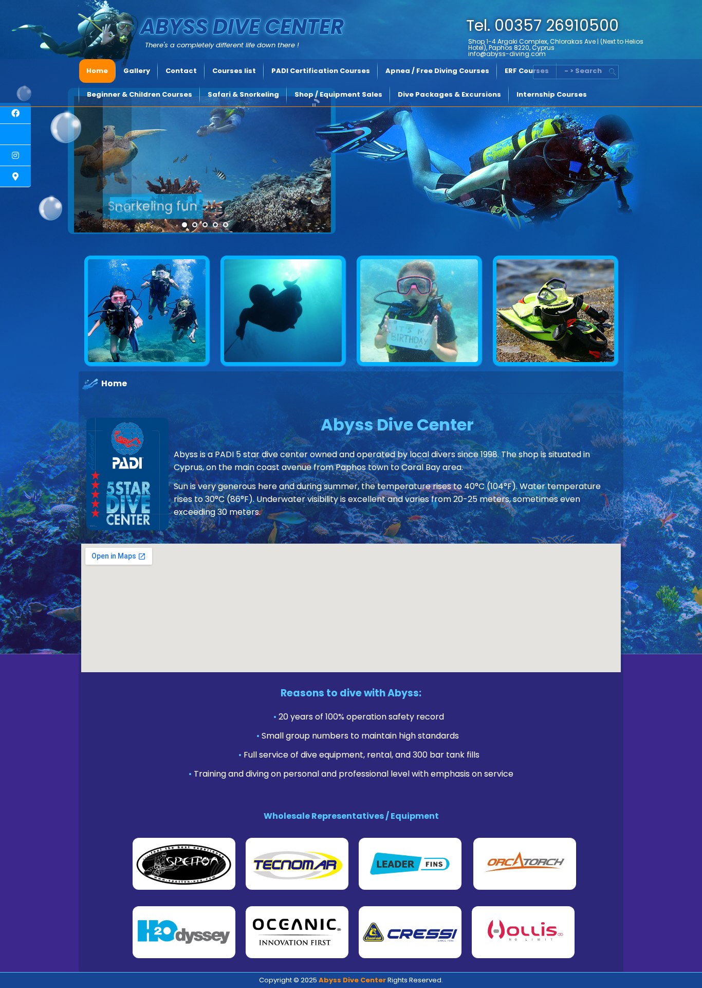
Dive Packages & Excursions (449, 94)
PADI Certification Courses (320, 71)
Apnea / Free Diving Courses (437, 71)
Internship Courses (551, 94)
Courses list (234, 71)
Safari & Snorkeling (243, 94)
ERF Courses (527, 71)
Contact (181, 71)
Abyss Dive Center (242, 26)
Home (97, 71)
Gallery (136, 71)
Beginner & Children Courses (139, 94)
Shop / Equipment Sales (338, 94)
